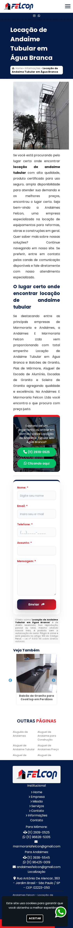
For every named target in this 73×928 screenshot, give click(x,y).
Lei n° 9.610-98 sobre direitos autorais (36, 640)
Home (37, 792)
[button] (67, 6)
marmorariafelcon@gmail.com (36, 846)
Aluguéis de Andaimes (20, 734)
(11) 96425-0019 (38, 862)
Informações (37, 815)
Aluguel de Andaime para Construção (47, 735)
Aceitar (35, 918)
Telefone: (25, 524)
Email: (22, 506)
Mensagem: (26, 561)
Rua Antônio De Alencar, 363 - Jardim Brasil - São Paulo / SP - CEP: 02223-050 (36, 883)
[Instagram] (34, 16)
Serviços (37, 806)
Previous (10, 680)
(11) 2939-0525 (38, 452)
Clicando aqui (38, 463)
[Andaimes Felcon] (37, 774)
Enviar (34, 604)
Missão (38, 801)
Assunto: (24, 543)
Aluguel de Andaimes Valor (23, 757)
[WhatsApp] (39, 16)
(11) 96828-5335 (38, 837)
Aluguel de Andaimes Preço (48, 747)
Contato (37, 810)
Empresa (38, 797)
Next (53, 680)
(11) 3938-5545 (38, 857)
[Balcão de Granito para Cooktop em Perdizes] (36, 673)
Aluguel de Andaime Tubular (24, 747)
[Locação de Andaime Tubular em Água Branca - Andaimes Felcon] (18, 6)
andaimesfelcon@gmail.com (39, 867)
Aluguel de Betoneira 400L (47, 757)
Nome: (22, 487)
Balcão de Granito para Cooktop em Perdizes (36, 697)
